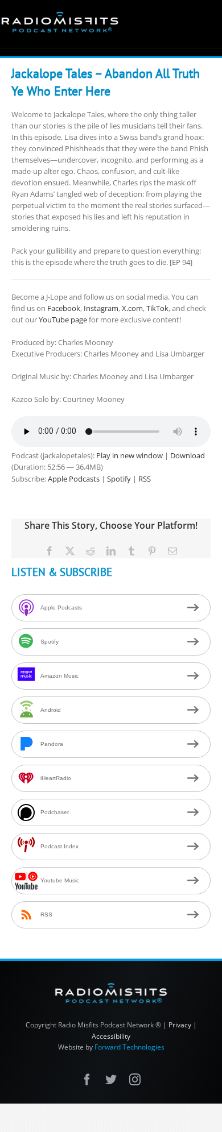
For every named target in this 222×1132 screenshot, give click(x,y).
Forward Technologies (129, 1047)
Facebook (63, 308)
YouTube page (63, 319)
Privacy (179, 1025)
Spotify (119, 479)
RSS (144, 479)
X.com (132, 308)
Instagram (101, 308)
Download (187, 455)
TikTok (157, 308)
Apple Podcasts (74, 479)
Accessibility (111, 1036)
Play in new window (129, 455)
